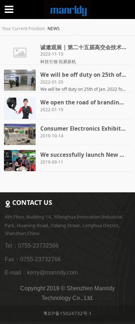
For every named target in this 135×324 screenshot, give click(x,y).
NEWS (53, 28)
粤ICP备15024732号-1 (67, 313)
